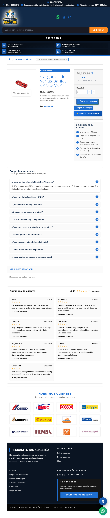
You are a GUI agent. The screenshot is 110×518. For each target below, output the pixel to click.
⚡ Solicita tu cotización (87, 113)
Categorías (53, 37)
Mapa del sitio (15, 491)
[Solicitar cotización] (103, 501)
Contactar (13, 487)
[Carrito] (69, 17)
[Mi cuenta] (64, 17)
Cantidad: (80, 88)
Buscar (100, 30)
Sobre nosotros (63, 453)
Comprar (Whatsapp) (84, 108)
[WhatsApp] (58, 17)
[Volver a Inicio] (9, 59)
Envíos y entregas (17, 479)
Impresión (48, 106)
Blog (59, 461)
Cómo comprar (63, 457)
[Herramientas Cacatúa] (28, 17)
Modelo (43, 92)
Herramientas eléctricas (24, 59)
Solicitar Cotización (17, 483)
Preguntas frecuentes (18, 475)
